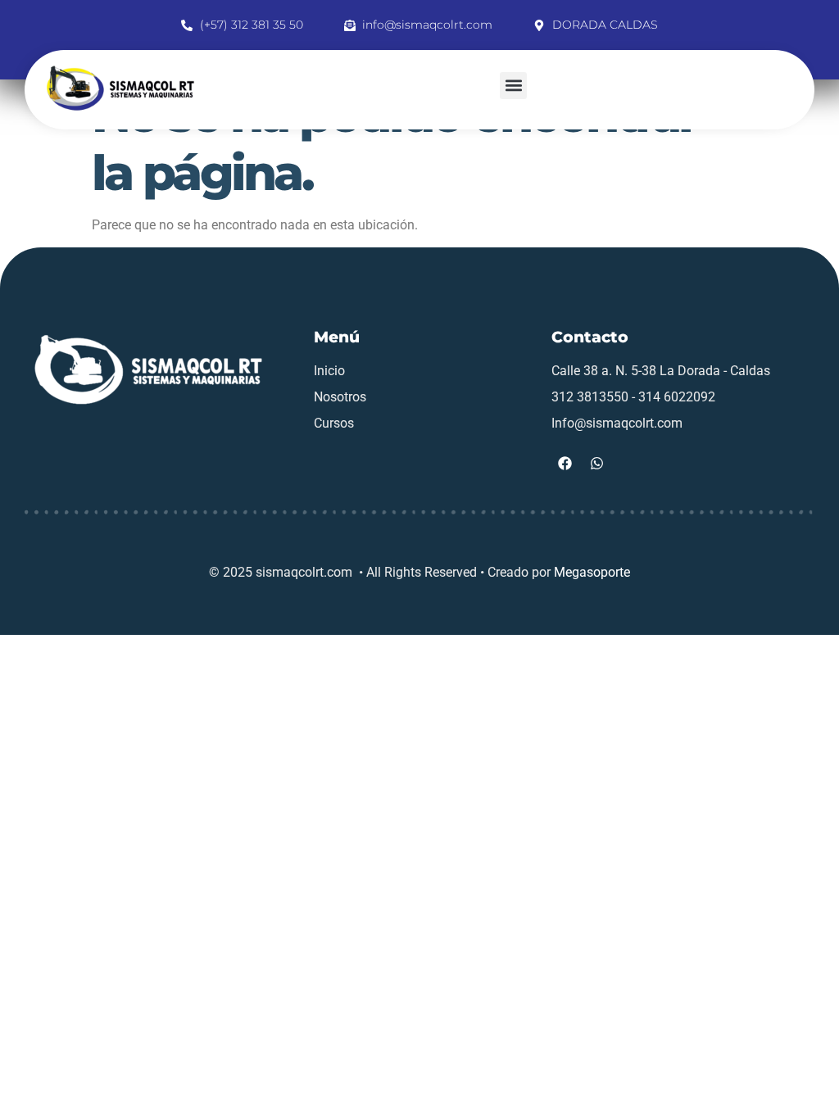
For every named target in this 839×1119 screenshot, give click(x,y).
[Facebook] (565, 464)
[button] (513, 85)
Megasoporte (592, 572)
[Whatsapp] (597, 464)
